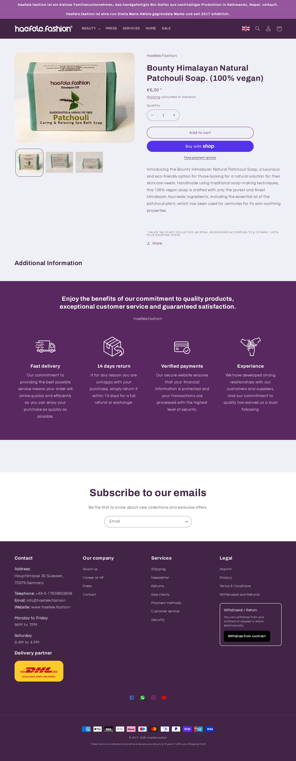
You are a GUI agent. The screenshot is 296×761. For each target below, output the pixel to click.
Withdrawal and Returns (240, 594)
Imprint (225, 569)
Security (158, 620)
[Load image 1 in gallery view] (29, 162)
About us (90, 569)
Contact (89, 594)
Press (87, 586)
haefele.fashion (157, 737)
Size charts (160, 594)
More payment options (200, 157)
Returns (157, 586)
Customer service (165, 611)
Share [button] (157, 243)
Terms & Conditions (235, 586)
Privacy (226, 577)
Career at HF (93, 577)
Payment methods (166, 603)
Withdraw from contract (247, 636)
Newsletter (160, 577)
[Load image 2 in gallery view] (59, 162)
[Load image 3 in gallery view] (89, 162)
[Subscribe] (186, 521)
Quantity (153, 105)
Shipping (153, 97)
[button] (91, 29)
